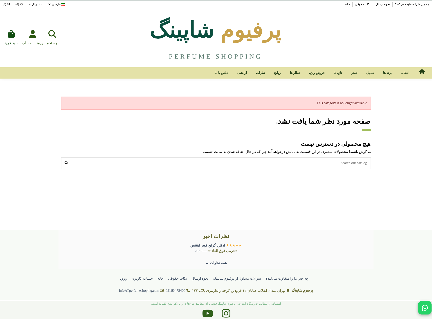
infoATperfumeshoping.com (139, 290)
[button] (405, 73)
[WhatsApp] (425, 307)
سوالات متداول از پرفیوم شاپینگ (237, 278)
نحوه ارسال (382, 4)
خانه (347, 4)
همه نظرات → (216, 263)
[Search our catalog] (66, 163)
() (17, 4)
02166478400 (175, 290)
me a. (198, 251)
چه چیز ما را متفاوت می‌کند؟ (411, 4)
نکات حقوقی (362, 4)
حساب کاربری (142, 278)
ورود (123, 278)
